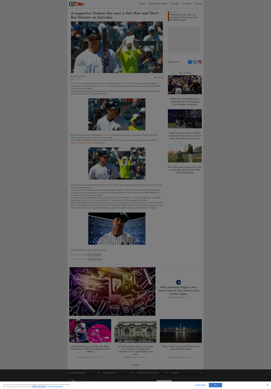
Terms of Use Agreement (55, 387)
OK (215, 385)
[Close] (267, 385)
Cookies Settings (200, 385)
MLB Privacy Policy (39, 387)
